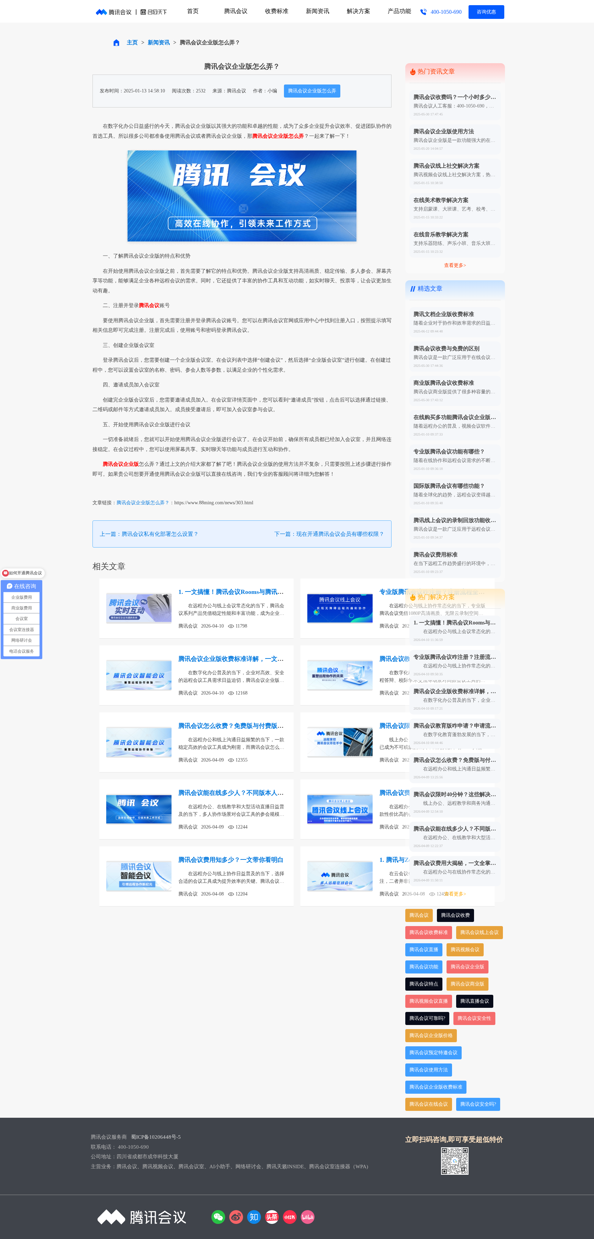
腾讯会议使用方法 (428, 1069)
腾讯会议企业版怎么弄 (312, 90)
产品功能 (399, 11)
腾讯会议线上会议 (479, 932)
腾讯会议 (236, 11)
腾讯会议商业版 (467, 984)
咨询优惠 (486, 11)
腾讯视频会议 (465, 949)
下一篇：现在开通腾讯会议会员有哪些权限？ (329, 534)
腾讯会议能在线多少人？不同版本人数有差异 (240, 792)
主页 (132, 42)
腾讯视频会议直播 (428, 1001)
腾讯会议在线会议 (428, 1104)
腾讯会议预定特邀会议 (433, 1052)
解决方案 (358, 11)
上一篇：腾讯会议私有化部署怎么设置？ (149, 534)
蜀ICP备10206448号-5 (156, 1137)
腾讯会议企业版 (467, 966)
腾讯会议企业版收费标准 (435, 1087)
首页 (193, 11)
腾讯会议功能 (423, 966)
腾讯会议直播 (423, 949)
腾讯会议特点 (423, 984)
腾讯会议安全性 (474, 1018)
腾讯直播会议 (474, 1001)
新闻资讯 (317, 11)
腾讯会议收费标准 (428, 932)
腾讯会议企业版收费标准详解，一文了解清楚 (240, 658)
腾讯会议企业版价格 (431, 1035)
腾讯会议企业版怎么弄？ (143, 502)
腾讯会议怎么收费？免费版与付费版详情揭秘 (240, 725)
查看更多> (455, 265)
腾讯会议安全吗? (478, 1104)
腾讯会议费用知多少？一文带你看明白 (231, 859)
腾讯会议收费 (455, 915)
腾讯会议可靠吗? (427, 1018)
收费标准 (276, 11)
